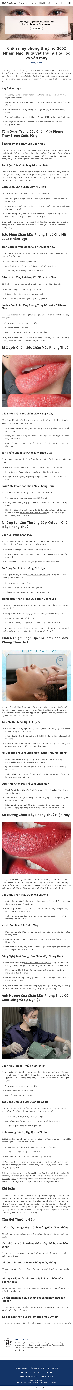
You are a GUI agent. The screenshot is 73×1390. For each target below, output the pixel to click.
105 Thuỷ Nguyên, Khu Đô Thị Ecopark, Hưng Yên (39, 1382)
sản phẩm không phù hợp (38, 575)
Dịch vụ (33, 3)
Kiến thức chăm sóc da (37, 1368)
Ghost (51, 1376)
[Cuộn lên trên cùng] (43, 1387)
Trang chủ (23, 3)
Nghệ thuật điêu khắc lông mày (37, 962)
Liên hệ (42, 3)
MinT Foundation (9, 3)
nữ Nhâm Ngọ (25, 253)
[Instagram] (38, 1372)
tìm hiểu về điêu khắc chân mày (33, 513)
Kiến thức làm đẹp (21, 1368)
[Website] (16, 1350)
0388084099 (39, 1380)
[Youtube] (34, 1372)
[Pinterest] (51, 1372)
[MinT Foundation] (8, 1342)
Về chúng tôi (53, 3)
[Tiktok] (30, 1372)
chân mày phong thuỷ (31, 1072)
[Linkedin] (47, 1372)
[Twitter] (36, 1387)
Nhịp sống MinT (52, 1368)
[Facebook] (29, 1387)
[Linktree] (43, 1372)
